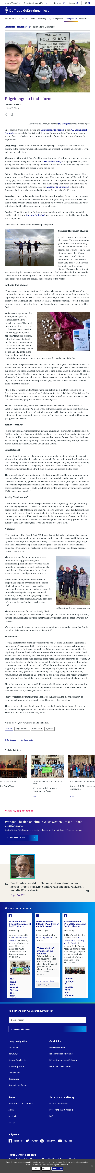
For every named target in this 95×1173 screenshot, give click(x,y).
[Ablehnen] (92, 1166)
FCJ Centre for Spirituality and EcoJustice (74, 940)
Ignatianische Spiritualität (61, 1053)
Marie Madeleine (57, 1047)
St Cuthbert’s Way (53, 161)
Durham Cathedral (35, 215)
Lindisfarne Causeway (58, 187)
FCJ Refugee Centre (45, 937)
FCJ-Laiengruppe (56, 18)
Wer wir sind (10, 18)
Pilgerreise (49, 729)
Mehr (35, 796)
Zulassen (36, 1169)
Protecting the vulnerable (61, 1109)
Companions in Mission (52, 130)
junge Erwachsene (22, 729)
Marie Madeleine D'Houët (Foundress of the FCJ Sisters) (20, 923)
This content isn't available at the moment (46, 951)
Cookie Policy (57, 1169)
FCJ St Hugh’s (64, 123)
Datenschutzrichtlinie (59, 1103)
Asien (11, 1109)
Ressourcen (84, 18)
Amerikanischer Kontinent (21, 1103)
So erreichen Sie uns (16, 838)
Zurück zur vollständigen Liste (20, 740)
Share (52, 981)
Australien (13, 1116)
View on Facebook (42, 981)
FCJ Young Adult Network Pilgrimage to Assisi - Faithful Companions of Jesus (14, 993)
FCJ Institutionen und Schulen (63, 1060)
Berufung (42, 18)
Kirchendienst (37, 729)
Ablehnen (45, 1169)
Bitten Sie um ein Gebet (60, 1066)
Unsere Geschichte (26, 18)
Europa (9, 729)
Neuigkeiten (71, 18)
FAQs (51, 1116)
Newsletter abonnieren (21, 1029)
